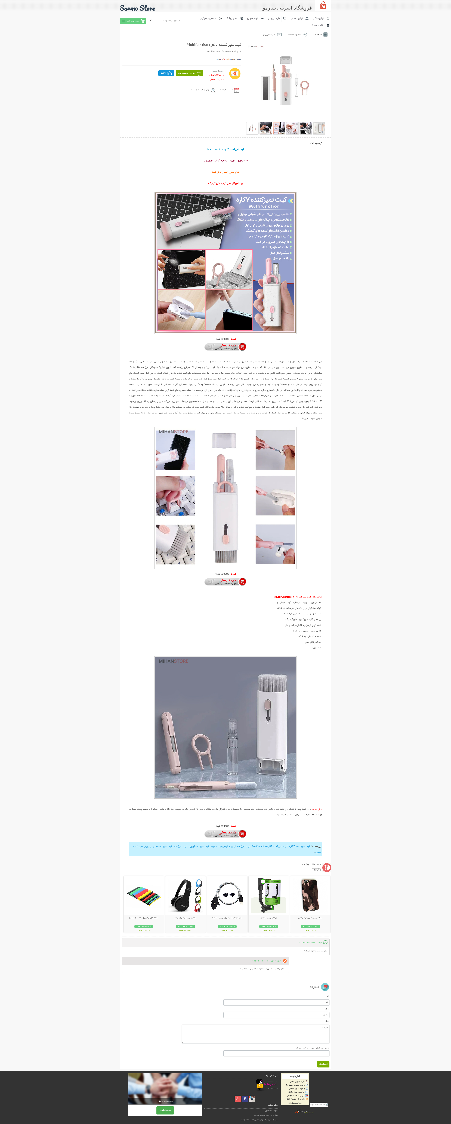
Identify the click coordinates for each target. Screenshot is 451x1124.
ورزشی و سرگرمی (207, 18)
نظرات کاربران (269, 34)
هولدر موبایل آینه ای (269, 918)
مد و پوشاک (231, 18)
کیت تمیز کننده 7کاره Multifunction (269, 846)
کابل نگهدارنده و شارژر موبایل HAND (227, 918)
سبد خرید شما (133, 21)
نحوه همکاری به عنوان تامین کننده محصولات (259, 1120)
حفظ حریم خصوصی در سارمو (266, 1115)
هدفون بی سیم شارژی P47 (185, 918)
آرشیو (316, 870)
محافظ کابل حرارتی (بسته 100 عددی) (144, 918)
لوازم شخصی (297, 18)
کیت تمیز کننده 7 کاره (299, 846)
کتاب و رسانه (318, 25)
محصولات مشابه (294, 34)
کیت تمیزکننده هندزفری (161, 846)
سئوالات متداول (271, 1111)
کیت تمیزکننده (180, 846)
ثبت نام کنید (165, 1110)
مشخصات (318, 34)
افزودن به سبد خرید (186, 73)
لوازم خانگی (318, 18)
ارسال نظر (323, 1064)
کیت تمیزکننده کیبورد (199, 846)
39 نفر (163, 73)
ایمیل (327, 1009)
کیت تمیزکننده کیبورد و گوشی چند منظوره (230, 846)
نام (328, 996)
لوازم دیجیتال (274, 18)
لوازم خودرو (252, 18)
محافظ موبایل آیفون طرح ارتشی (310, 918)
